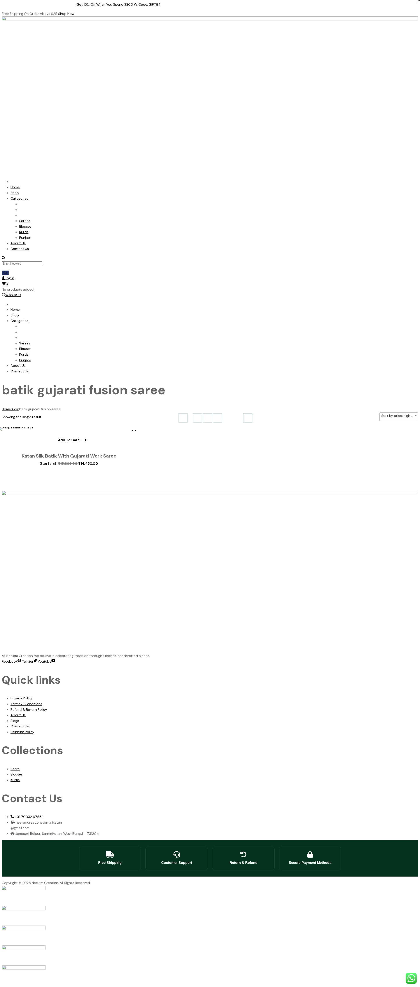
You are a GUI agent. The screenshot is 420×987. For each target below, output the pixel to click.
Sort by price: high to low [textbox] (399, 415)
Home (6, 409)
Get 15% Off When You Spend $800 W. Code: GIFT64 (123, 4)
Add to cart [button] (68, 440)
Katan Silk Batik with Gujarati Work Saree (68, 456)
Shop (15, 409)
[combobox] (398, 416)
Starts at (69, 463)
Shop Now (66, 13)
